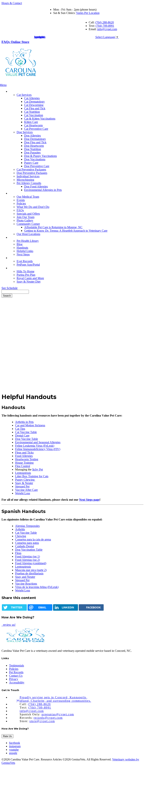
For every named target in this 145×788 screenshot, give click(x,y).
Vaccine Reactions (26, 583)
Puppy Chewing (25, 479)
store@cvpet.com (42, 721)
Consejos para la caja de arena (33, 539)
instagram (15, 746)
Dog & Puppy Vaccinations (40, 156)
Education (16, 237)
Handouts (22, 247)
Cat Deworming (33, 105)
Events (21, 200)
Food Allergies (24, 455)
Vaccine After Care (26, 489)
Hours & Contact (12, 3)
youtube (14, 749)
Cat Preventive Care (36, 128)
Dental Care (22, 435)
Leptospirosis (23, 472)
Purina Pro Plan (26, 274)
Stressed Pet (22, 486)
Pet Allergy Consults (29, 183)
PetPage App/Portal (28, 264)
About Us (15, 193)
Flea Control (22, 466)
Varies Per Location (87, 13)
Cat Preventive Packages (31, 169)
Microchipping (25, 179)
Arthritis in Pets (24, 422)
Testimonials (16, 665)
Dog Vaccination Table (28, 549)
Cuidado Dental (24, 546)
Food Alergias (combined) (30, 563)
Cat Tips (20, 428)
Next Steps (23, 254)
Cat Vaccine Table (26, 432)
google (13, 753)
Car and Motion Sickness (30, 425)
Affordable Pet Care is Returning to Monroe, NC (53, 227)
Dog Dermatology (35, 139)
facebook (14, 742)
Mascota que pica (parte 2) (31, 570)
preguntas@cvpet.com (58, 714)
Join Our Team (25, 217)
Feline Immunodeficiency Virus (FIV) (37, 449)
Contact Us (15, 675)
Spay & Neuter (24, 483)
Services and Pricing (22, 91)
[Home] (20, 81)
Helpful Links (25, 251)
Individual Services (28, 176)
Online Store (20, 42)
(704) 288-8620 (104, 22)
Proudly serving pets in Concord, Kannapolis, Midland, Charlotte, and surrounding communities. (54, 699)
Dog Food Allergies (36, 186)
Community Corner (28, 223)
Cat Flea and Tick (34, 108)
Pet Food (15, 268)
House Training (24, 462)
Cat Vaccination (33, 115)
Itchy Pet (37, 469)
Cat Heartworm (33, 125)
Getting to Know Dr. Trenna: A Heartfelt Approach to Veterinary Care (65, 230)
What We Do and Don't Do (33, 206)
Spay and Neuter (25, 576)
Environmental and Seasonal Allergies (37, 442)
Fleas (18, 553)
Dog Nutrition (32, 149)
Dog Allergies (32, 135)
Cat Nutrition (32, 111)
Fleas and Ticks (24, 452)
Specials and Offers (28, 213)
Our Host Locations (28, 234)
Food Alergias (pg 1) (27, 556)
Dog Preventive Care (36, 166)
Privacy (13, 679)
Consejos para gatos (27, 542)
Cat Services (24, 94)
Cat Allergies (32, 98)
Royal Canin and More (30, 278)
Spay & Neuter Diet (28, 281)
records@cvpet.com (48, 717)
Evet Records (25, 261)
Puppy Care (31, 162)
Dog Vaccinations (34, 159)
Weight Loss (22, 493)
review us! (8, 624)
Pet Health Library (28, 240)
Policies (21, 203)
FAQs (6, 42)
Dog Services (25, 132)
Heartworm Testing (26, 459)
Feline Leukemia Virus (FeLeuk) (34, 445)
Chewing (20, 536)
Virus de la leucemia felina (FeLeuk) (37, 587)
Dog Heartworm (34, 145)
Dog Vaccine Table (26, 439)
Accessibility (16, 682)
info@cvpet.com (107, 29)
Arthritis (20, 529)
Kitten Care (31, 122)
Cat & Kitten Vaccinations (39, 118)
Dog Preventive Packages (32, 173)
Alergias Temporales (27, 525)
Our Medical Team (28, 196)
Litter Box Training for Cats (31, 476)
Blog (19, 244)
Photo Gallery (25, 220)
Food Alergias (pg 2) (27, 559)
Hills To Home (25, 271)
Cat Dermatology (34, 101)
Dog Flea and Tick (35, 142)
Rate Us (7, 736)
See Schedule (10, 288)
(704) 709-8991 (105, 25)
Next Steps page (89, 499)
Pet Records (17, 257)
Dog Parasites (32, 152)
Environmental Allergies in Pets (43, 189)
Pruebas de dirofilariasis (29, 573)
